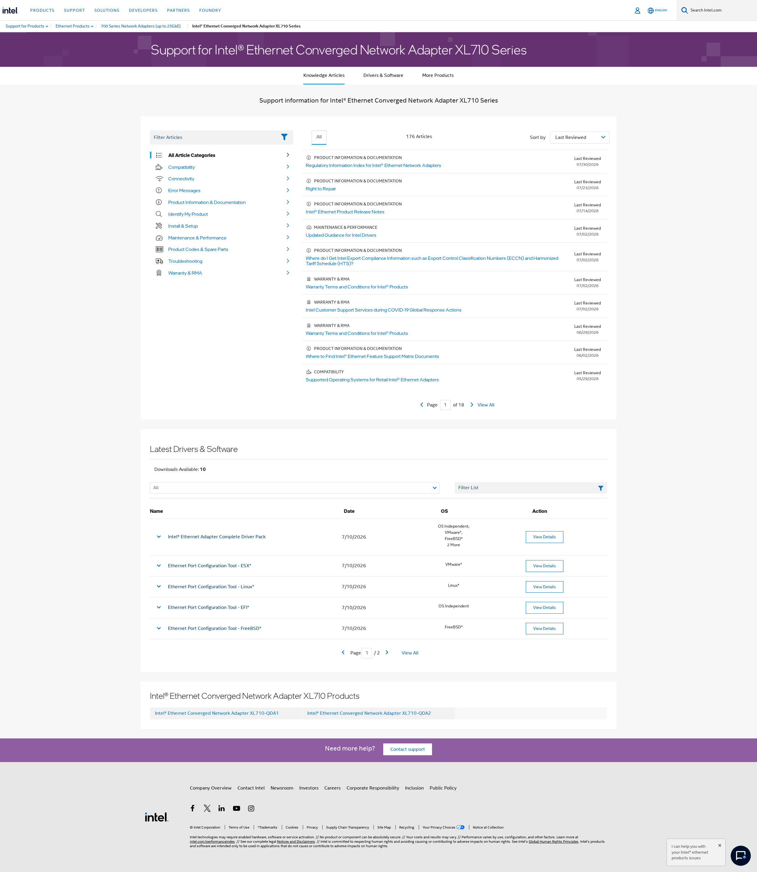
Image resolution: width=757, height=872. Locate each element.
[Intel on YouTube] (237, 809)
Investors (308, 788)
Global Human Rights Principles (553, 841)
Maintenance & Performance (197, 238)
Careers (332, 788)
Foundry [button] (210, 10)
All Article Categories (191, 155)
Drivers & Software (383, 75)
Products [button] (42, 10)
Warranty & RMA (185, 273)
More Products (438, 75)
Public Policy (443, 788)
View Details (544, 536)
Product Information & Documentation (207, 202)
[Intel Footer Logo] (157, 817)
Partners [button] (178, 10)
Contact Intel (251, 788)
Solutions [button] (106, 10)
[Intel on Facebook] (192, 809)
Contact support (407, 749)
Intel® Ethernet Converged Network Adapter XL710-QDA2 (369, 713)
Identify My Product (188, 214)
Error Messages (184, 190)
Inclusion (414, 788)
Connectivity (181, 178)
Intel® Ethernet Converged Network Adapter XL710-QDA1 (217, 713)
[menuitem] (73, 26)
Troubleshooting (185, 261)
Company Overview (211, 788)
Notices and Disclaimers (296, 841)
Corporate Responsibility (373, 788)
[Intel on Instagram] (251, 809)
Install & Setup (183, 226)
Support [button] (74, 10)
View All (486, 405)
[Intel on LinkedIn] (222, 809)
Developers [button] (143, 10)
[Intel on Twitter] (207, 809)
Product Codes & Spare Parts (198, 249)
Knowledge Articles (323, 75)
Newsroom (282, 788)
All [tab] (319, 137)
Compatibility (181, 167)
